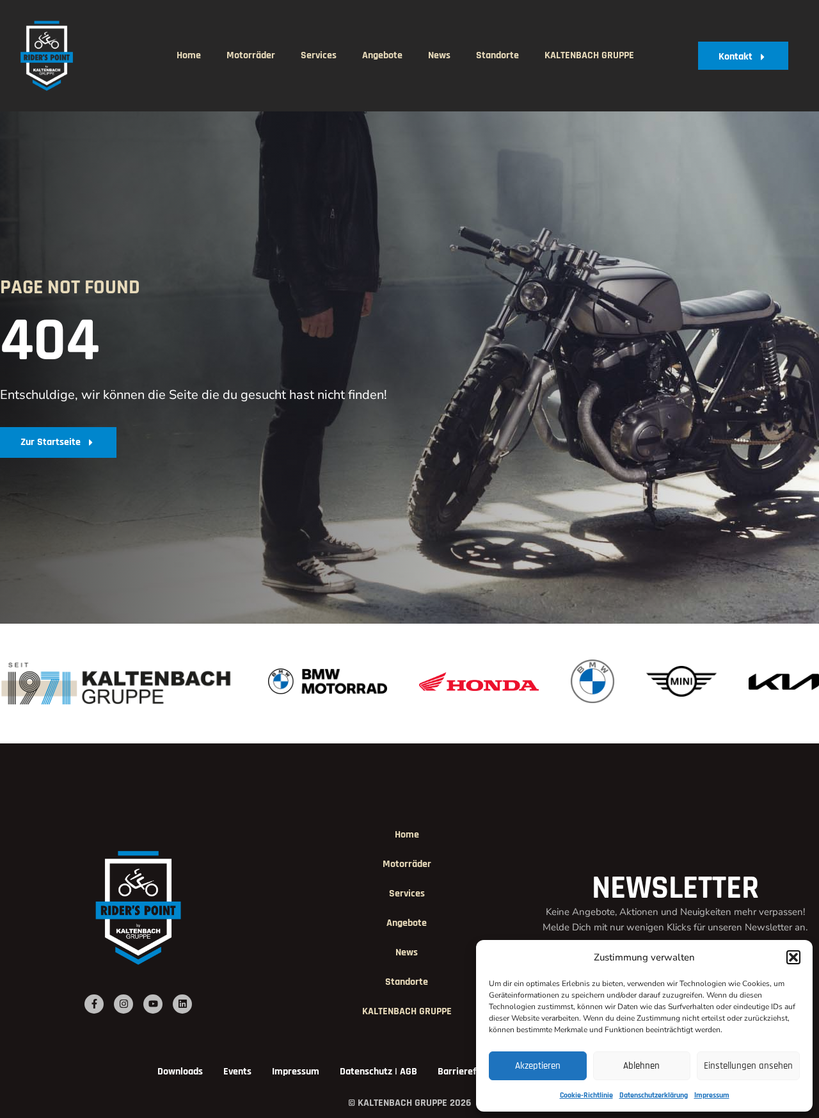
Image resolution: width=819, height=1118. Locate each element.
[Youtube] (153, 1004)
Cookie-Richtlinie (586, 1095)
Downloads (180, 1071)
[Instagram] (123, 1004)
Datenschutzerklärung (653, 1095)
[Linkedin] (182, 1004)
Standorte (497, 55)
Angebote (382, 55)
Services (319, 55)
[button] (793, 957)
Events (237, 1071)
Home (189, 55)
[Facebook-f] (94, 1004)
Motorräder (251, 55)
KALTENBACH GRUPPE (589, 55)
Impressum (711, 1095)
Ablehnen (641, 1066)
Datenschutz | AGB (378, 1071)
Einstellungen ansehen (748, 1066)
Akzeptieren (538, 1066)
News (439, 55)
